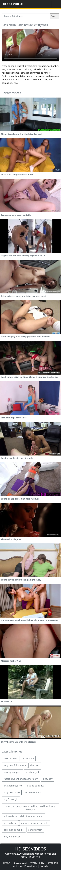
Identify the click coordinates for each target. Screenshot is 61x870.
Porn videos (30, 866)
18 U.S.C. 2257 (19, 862)
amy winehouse (12, 836)
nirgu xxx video (12, 792)
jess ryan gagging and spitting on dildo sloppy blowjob (30, 807)
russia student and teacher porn (21, 778)
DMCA (6, 862)
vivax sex (35, 765)
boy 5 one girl (11, 799)
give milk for (10, 823)
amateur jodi (32, 772)
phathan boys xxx (13, 785)
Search (54, 16)
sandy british (35, 829)
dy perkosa (28, 758)
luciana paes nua (36, 785)
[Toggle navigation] (55, 4)
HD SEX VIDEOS (30, 849)
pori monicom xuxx (14, 829)
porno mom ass (32, 792)
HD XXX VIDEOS (12, 4)
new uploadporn (12, 772)
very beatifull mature (15, 765)
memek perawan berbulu (34, 823)
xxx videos (45, 866)
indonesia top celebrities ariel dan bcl (24, 816)
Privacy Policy (37, 862)
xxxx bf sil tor (11, 758)
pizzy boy (47, 778)
